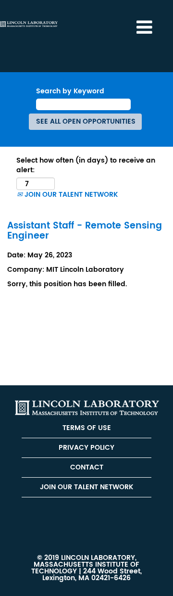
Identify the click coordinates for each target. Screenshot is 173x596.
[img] (29, 24)
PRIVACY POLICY (86, 447)
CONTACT (86, 467)
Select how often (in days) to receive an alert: (85, 165)
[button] (144, 27)
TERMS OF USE (86, 427)
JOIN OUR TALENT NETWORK (70, 194)
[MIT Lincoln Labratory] (87, 408)
